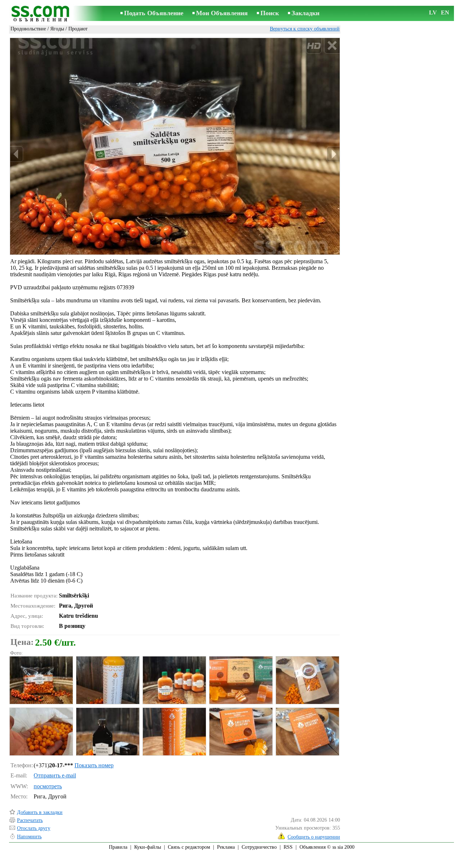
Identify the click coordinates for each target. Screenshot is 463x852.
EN (445, 12)
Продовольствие (28, 29)
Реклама (226, 847)
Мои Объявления (222, 13)
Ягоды (57, 29)
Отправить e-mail (55, 775)
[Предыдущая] (16, 154)
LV (433, 12)
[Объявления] (41, 14)
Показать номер (94, 765)
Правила (118, 847)
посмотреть (48, 786)
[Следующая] (333, 154)
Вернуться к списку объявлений (305, 29)
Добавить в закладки (40, 812)
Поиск (269, 13)
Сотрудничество (259, 847)
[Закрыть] (332, 46)
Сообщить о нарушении (314, 837)
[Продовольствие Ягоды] (40, 680)
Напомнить (29, 836)
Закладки (305, 13)
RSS (288, 847)
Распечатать (30, 820)
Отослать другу (33, 828)
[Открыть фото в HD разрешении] (175, 146)
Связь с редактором (189, 847)
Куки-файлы (147, 847)
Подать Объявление (153, 13)
